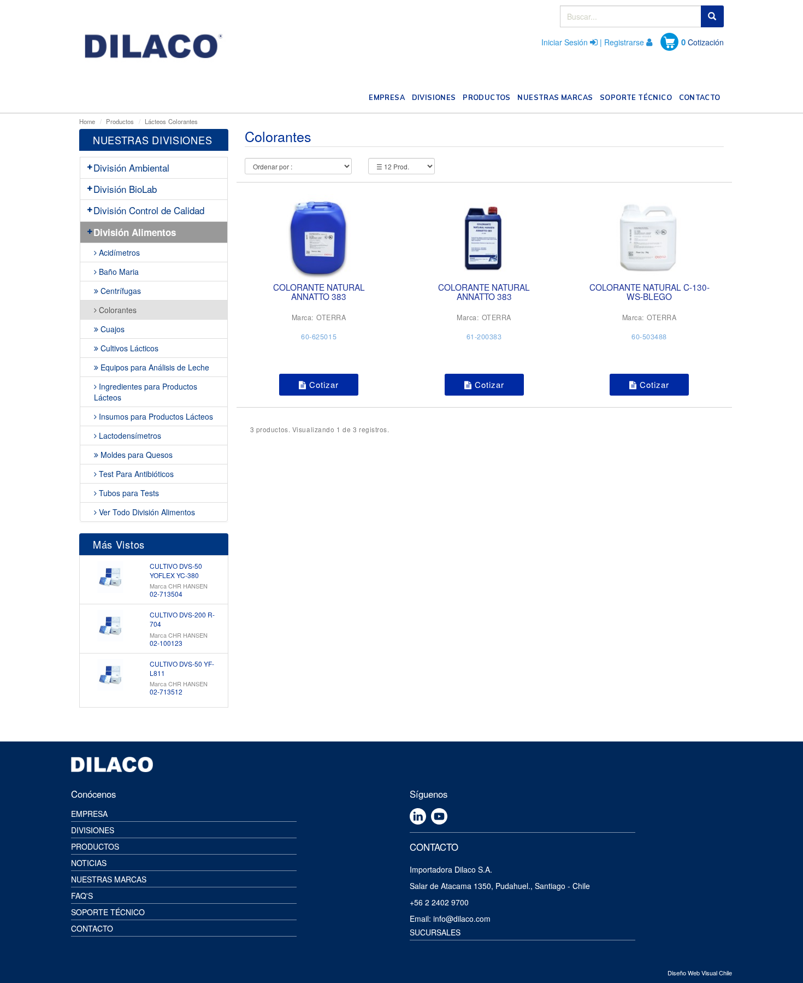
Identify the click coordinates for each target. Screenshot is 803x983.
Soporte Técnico (108, 912)
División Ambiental (131, 167)
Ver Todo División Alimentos (146, 512)
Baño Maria (118, 271)
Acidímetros (118, 252)
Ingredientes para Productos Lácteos (145, 392)
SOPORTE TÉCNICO (637, 97)
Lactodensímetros (129, 435)
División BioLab (125, 189)
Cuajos (111, 328)
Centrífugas (119, 290)
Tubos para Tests (128, 492)
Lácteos (155, 121)
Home (87, 121)
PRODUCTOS (488, 97)
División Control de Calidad (148, 210)
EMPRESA (388, 97)
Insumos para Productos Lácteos (155, 416)
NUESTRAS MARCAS (556, 97)
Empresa (89, 813)
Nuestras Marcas (108, 879)
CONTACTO (701, 97)
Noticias (89, 862)
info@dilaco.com (462, 918)
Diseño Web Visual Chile (700, 972)
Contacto (92, 928)
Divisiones (92, 830)
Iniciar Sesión (564, 42)
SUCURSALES (435, 932)
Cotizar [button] (322, 384)
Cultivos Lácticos (128, 348)
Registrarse (624, 42)
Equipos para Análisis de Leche (153, 367)
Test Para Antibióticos (135, 473)
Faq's (82, 895)
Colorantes (183, 121)
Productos (120, 121)
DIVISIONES (435, 97)
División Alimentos (134, 232)
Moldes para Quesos (135, 454)
